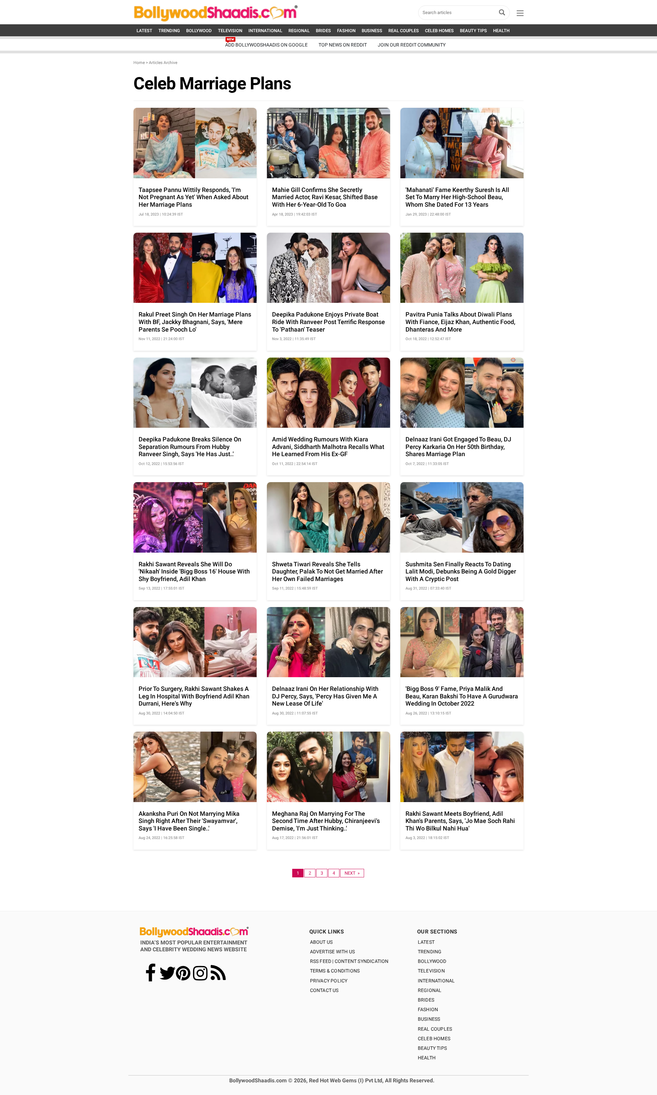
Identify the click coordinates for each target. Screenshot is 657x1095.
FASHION (346, 30)
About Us (321, 942)
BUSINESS (372, 30)
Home (139, 62)
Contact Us (324, 990)
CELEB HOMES (439, 30)
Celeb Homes (434, 1038)
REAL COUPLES (403, 30)
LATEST (144, 30)
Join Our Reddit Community (412, 45)
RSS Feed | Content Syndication (349, 961)
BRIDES (323, 30)
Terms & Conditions (335, 971)
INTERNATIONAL (265, 30)
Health (427, 1057)
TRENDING (169, 30)
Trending (430, 951)
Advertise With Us (332, 951)
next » (352, 873)
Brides (426, 1000)
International (436, 980)
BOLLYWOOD (199, 30)
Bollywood (432, 961)
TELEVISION (230, 30)
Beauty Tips (432, 1048)
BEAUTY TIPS (473, 30)
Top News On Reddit (343, 45)
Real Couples (435, 1029)
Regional (430, 990)
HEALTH (501, 30)
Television (431, 971)
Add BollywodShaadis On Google (266, 45)
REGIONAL (299, 30)
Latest (426, 942)
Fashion (428, 1009)
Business (429, 1019)
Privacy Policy (329, 980)
